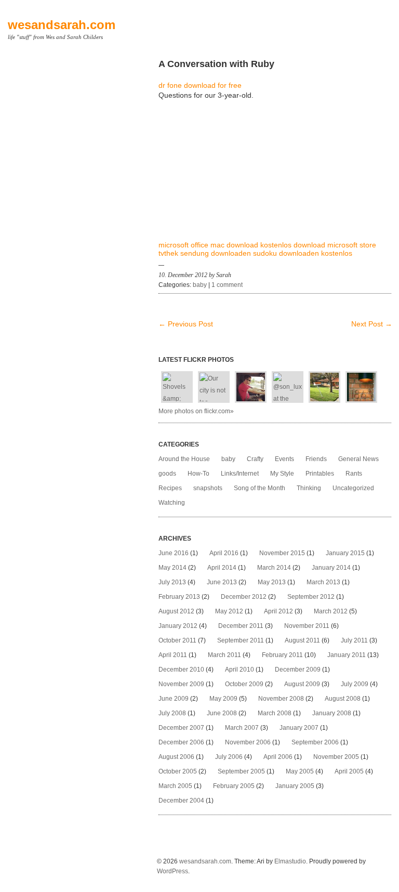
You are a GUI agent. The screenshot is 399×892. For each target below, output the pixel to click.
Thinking (309, 488)
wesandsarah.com (61, 25)
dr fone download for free (200, 85)
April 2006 (277, 756)
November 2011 (306, 625)
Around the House (184, 459)
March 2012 (331, 611)
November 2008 (281, 698)
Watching (171, 502)
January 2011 (346, 655)
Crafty (255, 459)
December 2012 (244, 596)
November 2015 (282, 553)
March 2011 (224, 655)
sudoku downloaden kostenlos (302, 253)
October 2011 (177, 640)
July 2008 (172, 713)
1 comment (227, 284)
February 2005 (234, 786)
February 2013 (179, 596)
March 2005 (175, 786)
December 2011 (240, 625)
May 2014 (172, 567)
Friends (316, 459)
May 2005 (300, 771)
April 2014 (221, 567)
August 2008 (343, 698)
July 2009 (354, 684)
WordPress (172, 871)
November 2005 (336, 756)
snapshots (207, 488)
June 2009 (173, 698)
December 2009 (298, 669)
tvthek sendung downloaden (204, 253)
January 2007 (299, 727)
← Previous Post (185, 324)
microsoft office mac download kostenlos (224, 245)
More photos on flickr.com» (196, 411)
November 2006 (248, 742)
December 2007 (181, 727)
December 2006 (181, 742)
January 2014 (331, 567)
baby (200, 284)
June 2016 (173, 553)
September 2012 (311, 596)
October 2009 (244, 684)
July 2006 (229, 756)
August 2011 (302, 640)
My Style (282, 473)
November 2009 (181, 684)
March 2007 (242, 727)
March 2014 (274, 567)
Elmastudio (290, 861)
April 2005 (349, 771)
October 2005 (177, 771)
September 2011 (240, 640)
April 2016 (223, 553)
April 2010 (239, 669)
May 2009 (223, 698)
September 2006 (315, 742)
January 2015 (345, 553)
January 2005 (294, 786)
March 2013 (323, 582)
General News (358, 459)
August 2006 (176, 756)
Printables (319, 473)
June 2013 (222, 582)
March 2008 (274, 713)
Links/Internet (240, 473)
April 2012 (278, 611)
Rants (353, 473)
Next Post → (371, 324)
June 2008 (222, 713)
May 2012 (229, 611)
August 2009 (302, 684)
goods (167, 473)
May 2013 (272, 582)
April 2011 (172, 655)
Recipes (170, 488)
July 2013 (172, 582)
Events (284, 459)
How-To (198, 473)
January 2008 (331, 713)
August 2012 (176, 611)
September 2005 (241, 771)
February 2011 (282, 655)
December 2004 (181, 800)
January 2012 (177, 625)
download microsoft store (335, 245)
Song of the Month (259, 488)
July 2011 (354, 640)
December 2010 (181, 669)
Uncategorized (353, 488)
